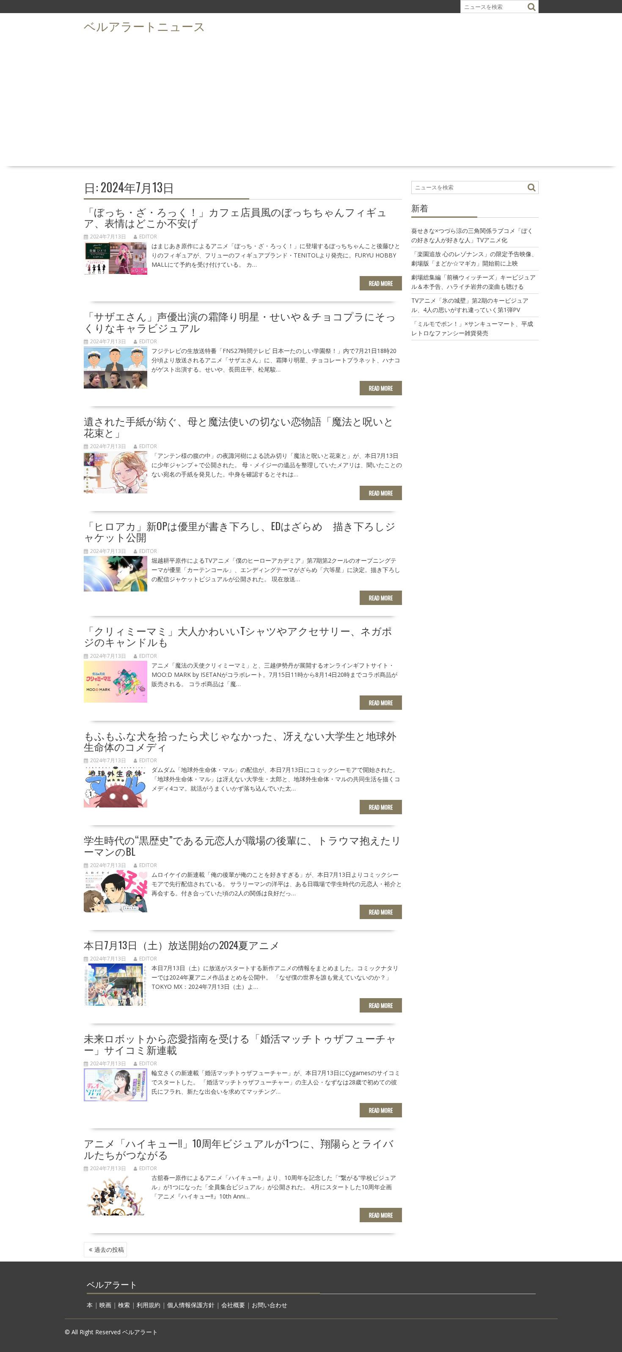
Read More (381, 283)
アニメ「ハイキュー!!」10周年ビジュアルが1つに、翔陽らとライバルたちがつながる (239, 1148)
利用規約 (148, 1305)
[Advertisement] (311, 100)
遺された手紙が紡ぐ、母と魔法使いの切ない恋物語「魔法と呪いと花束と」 (239, 426)
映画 (105, 1305)
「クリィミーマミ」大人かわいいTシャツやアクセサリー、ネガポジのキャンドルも (238, 636)
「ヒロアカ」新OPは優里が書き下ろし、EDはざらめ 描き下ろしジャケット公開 (240, 531)
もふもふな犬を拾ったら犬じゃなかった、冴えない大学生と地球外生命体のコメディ (240, 741)
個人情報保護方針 (191, 1305)
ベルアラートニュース (145, 25)
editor (148, 236)
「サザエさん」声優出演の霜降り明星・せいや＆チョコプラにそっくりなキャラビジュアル (240, 321)
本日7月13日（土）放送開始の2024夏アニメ (182, 944)
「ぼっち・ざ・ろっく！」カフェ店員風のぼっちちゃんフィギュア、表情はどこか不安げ (235, 217)
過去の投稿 (109, 1249)
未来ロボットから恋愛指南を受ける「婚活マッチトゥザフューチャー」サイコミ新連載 (240, 1043)
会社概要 (233, 1305)
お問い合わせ (269, 1305)
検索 (124, 1305)
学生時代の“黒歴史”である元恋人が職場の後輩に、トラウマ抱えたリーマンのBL (243, 845)
